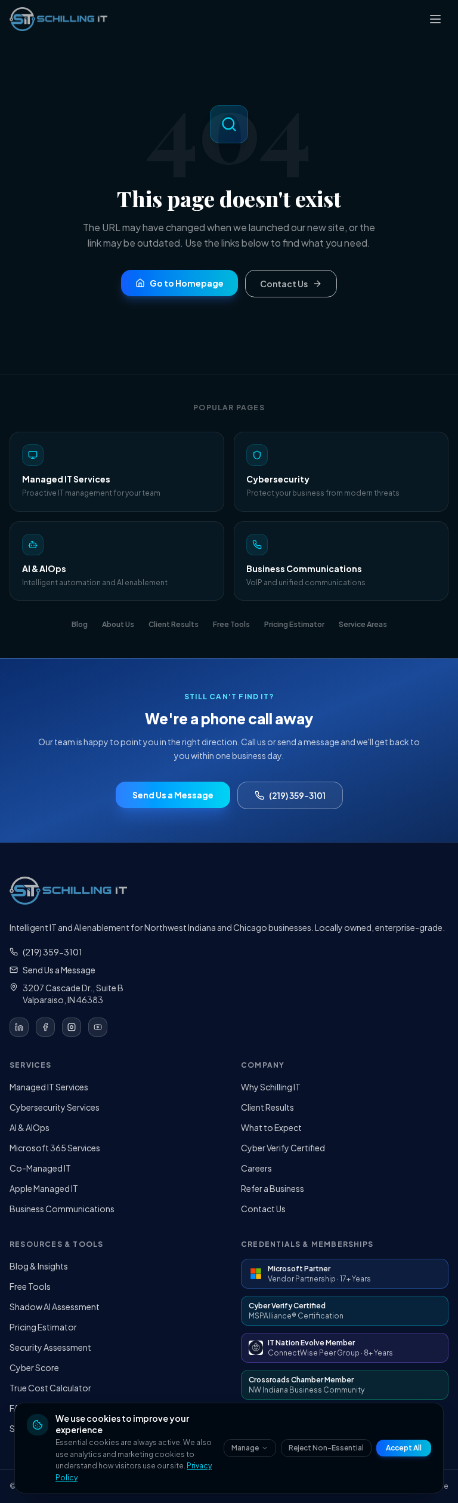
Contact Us (263, 1208)
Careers (256, 1168)
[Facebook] (45, 1027)
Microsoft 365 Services (55, 1147)
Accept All (404, 1447)
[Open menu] (435, 19)
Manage (245, 1447)
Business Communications (62, 1208)
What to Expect (271, 1127)
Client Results (267, 1107)
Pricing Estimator (43, 1326)
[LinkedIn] (19, 1027)
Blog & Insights (39, 1266)
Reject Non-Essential (326, 1447)
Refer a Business (272, 1188)
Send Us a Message (59, 969)
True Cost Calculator (50, 1387)
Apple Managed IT (44, 1188)
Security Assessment (50, 1347)
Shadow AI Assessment (55, 1306)
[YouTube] (97, 1027)
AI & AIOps (29, 1127)
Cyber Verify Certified (283, 1147)
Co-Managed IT (40, 1168)
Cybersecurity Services (55, 1107)
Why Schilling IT (271, 1086)
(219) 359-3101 (297, 795)
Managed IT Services (49, 1086)
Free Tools (30, 1286)
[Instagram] (71, 1027)
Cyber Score (34, 1367)
